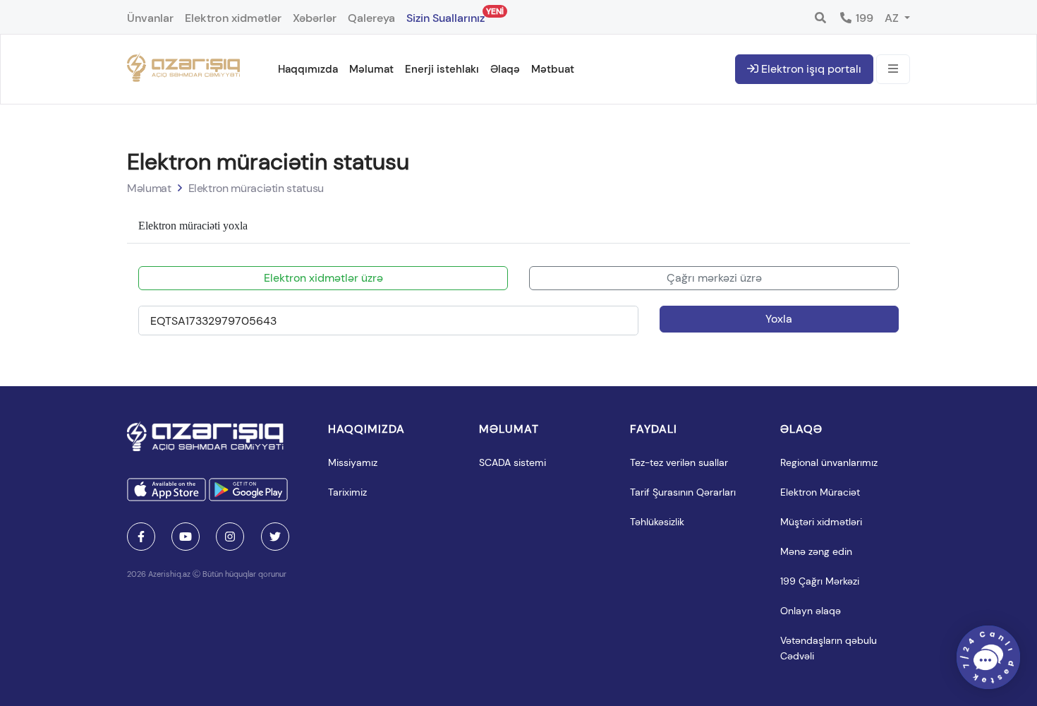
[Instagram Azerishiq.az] (230, 536)
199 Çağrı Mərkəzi (819, 581)
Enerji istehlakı (442, 69)
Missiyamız (352, 462)
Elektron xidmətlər (233, 18)
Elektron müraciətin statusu (256, 188)
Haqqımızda (308, 69)
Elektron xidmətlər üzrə (323, 277)
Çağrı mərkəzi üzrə (714, 277)
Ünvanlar (150, 18)
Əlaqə (505, 69)
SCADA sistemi (512, 462)
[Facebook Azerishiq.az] (141, 536)
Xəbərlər (314, 18)
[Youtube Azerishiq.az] (185, 536)
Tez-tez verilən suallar (679, 462)
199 (863, 18)
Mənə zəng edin (816, 551)
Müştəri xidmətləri (821, 521)
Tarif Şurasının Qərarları (683, 492)
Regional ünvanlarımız (829, 462)
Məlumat (371, 69)
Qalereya (371, 18)
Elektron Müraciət (820, 492)
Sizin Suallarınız (445, 15)
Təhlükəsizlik (657, 521)
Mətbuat (552, 69)
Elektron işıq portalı (809, 68)
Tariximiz (347, 492)
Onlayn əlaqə (810, 610)
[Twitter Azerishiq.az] (275, 536)
